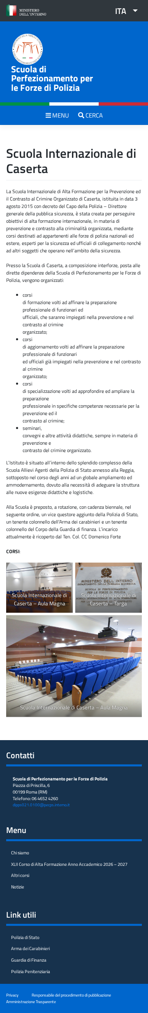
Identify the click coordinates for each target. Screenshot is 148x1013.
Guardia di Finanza (28, 960)
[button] (123, 10)
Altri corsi (20, 875)
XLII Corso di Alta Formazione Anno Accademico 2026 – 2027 (69, 864)
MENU (60, 115)
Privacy (12, 995)
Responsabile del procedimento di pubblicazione (71, 995)
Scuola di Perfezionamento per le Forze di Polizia (52, 78)
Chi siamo (20, 852)
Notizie (17, 887)
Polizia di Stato (25, 937)
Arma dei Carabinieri (30, 948)
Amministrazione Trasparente (31, 1001)
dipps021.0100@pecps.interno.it (41, 805)
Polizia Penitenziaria (30, 971)
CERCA (93, 115)
